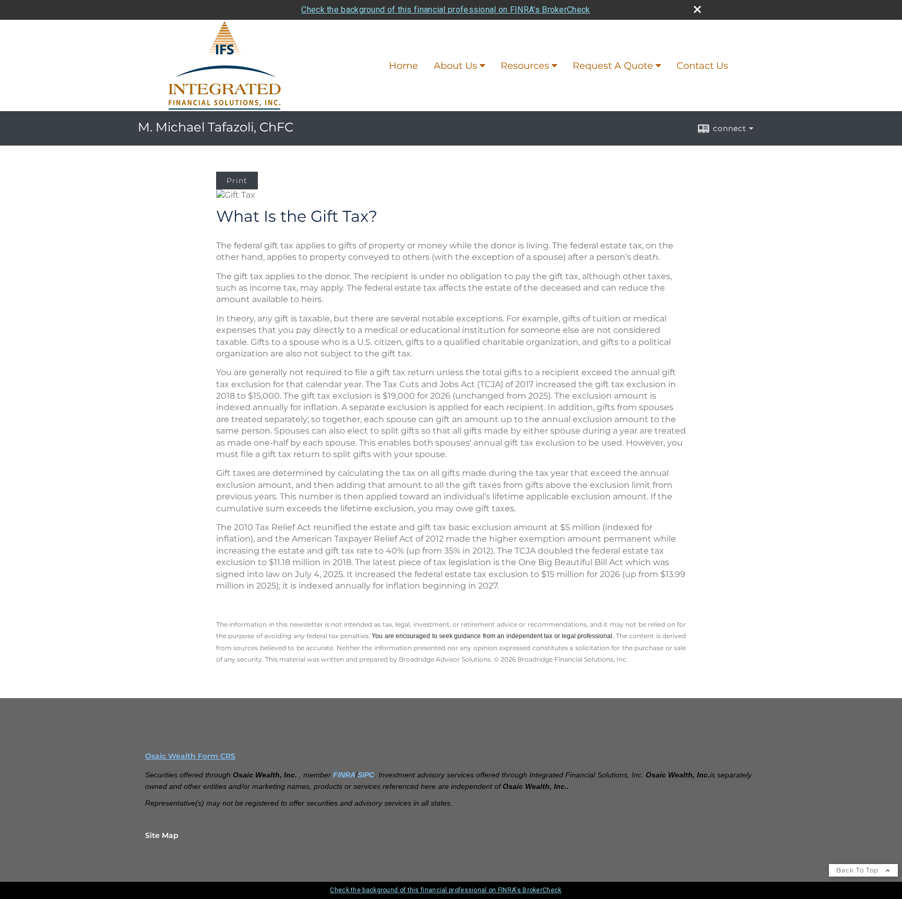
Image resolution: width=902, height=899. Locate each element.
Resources (525, 65)
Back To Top (858, 870)
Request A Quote (613, 65)
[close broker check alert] (697, 9)
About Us (455, 65)
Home (403, 65)
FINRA (344, 775)
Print (237, 180)
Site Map (162, 835)
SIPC (366, 775)
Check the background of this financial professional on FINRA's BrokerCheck (445, 10)
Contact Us (702, 65)
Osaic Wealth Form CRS (190, 756)
